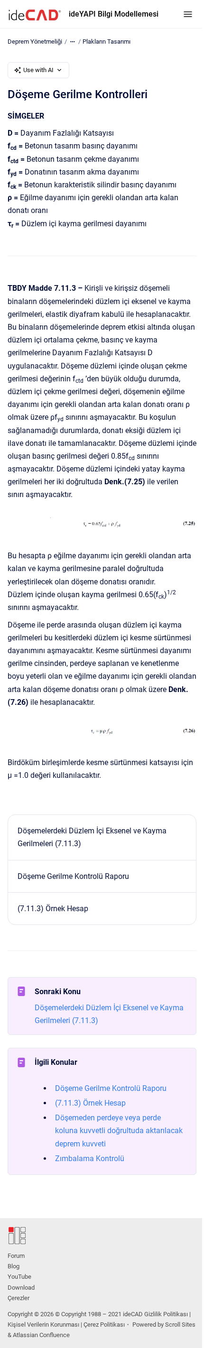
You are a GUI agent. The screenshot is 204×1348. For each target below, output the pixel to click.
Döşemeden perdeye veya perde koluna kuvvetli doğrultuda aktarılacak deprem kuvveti (119, 1130)
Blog (13, 1266)
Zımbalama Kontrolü (89, 1158)
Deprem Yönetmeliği (35, 41)
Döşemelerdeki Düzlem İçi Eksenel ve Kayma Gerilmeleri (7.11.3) (92, 837)
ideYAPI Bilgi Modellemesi (113, 13)
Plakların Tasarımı (106, 41)
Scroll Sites (180, 1324)
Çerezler (18, 1298)
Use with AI (38, 70)
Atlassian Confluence (41, 1335)
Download (21, 1287)
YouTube (19, 1276)
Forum (16, 1255)
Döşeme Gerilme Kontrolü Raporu (73, 876)
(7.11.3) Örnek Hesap (53, 908)
